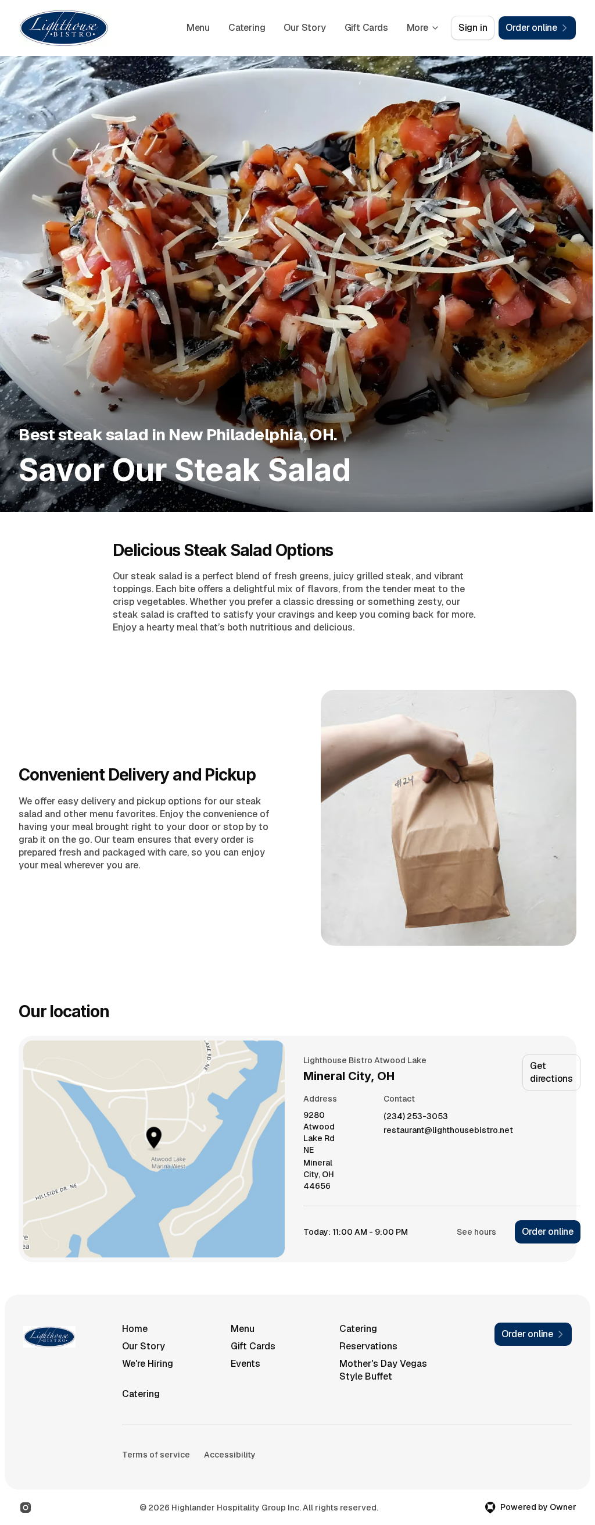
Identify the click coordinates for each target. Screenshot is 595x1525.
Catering (246, 28)
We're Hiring (147, 1363)
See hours (476, 1232)
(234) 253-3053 (415, 1116)
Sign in (473, 28)
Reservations (368, 1346)
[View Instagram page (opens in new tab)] (26, 1508)
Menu (198, 28)
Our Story (304, 28)
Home (135, 1329)
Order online (548, 1231)
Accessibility (230, 1454)
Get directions (551, 1072)
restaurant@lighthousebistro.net (448, 1130)
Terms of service (156, 1454)
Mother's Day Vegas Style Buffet (383, 1370)
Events (245, 1363)
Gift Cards (366, 28)
